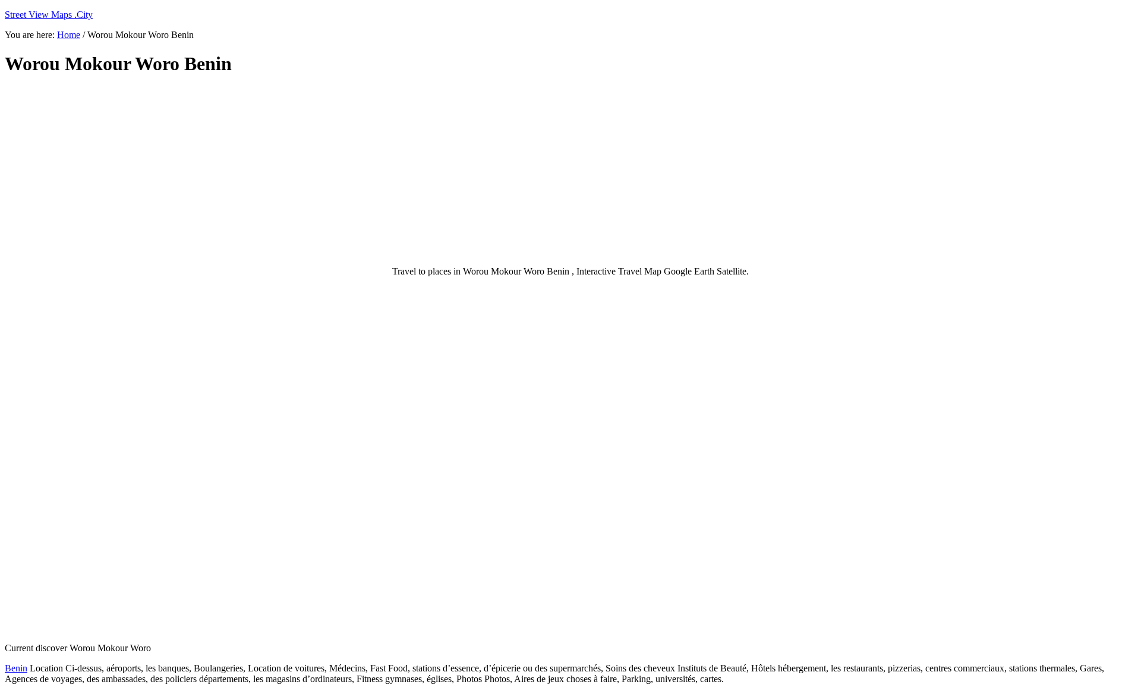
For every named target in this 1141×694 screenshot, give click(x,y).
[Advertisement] (293, 171)
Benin (16, 668)
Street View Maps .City (49, 15)
